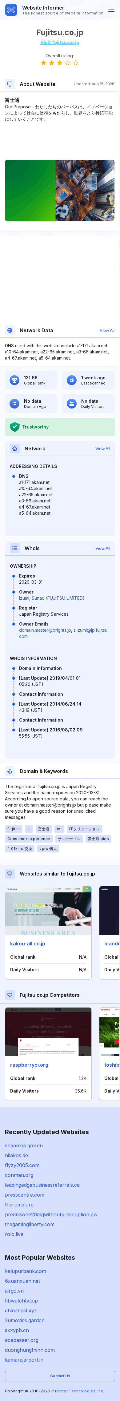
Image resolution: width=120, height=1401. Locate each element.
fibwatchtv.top (21, 1301)
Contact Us (60, 1376)
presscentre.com (24, 1195)
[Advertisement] (59, 141)
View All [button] (107, 330)
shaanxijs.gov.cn (24, 1145)
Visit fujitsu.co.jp (59, 42)
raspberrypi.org (29, 1065)
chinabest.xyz (21, 1310)
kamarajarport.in (24, 1360)
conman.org (19, 1175)
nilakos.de (16, 1155)
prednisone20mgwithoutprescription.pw (51, 1214)
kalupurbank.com (25, 1271)
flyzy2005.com (22, 1165)
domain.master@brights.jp (45, 630)
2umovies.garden (25, 1320)
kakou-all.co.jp (27, 943)
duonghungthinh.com (30, 1350)
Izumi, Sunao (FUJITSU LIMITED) (52, 598)
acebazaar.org (21, 1340)
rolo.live (14, 1234)
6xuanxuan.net (22, 1281)
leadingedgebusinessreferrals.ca (42, 1185)
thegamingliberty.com (29, 1224)
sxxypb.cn (17, 1330)
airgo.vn (14, 1291)
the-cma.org (19, 1205)
